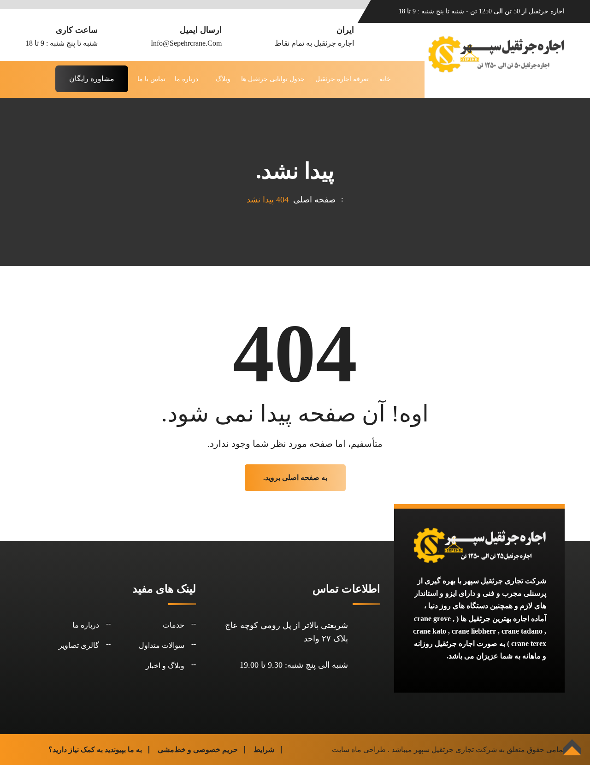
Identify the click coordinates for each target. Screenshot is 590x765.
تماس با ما (151, 79)
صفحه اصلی (312, 199)
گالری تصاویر (79, 645)
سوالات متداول (161, 645)
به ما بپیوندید (123, 749)
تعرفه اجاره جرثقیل (342, 79)
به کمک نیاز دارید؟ (75, 749)
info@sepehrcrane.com (186, 43)
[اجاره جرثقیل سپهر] (496, 53)
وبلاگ (223, 79)
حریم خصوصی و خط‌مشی (198, 749)
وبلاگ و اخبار (165, 666)
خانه (385, 79)
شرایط (264, 749)
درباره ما (186, 79)
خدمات (173, 625)
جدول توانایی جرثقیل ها (273, 79)
